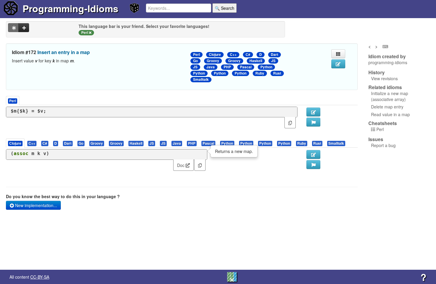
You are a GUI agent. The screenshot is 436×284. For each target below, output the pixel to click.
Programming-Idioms (70, 8)
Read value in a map (390, 114)
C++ (233, 54)
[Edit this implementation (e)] (313, 112)
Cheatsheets (382, 123)
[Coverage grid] (232, 276)
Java (210, 67)
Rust (277, 73)
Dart (274, 54)
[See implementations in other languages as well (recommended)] (13, 27)
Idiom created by (387, 56)
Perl (196, 54)
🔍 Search (224, 8)
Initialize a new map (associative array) (389, 96)
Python (266, 67)
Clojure (215, 54)
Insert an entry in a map (63, 52)
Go (195, 60)
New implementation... (35, 205)
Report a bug (383, 145)
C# (248, 54)
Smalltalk (201, 79)
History (376, 72)
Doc (181, 165)
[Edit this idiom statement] (338, 63)
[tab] (15, 143)
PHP (227, 67)
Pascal (246, 67)
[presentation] (15, 143)
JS (273, 60)
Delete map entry (387, 107)
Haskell (255, 60)
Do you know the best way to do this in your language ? (63, 196)
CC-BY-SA (39, 277)
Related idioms (385, 87)
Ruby (259, 73)
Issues (375, 139)
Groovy (213, 60)
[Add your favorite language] (23, 27)
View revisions (384, 78)
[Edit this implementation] (313, 154)
